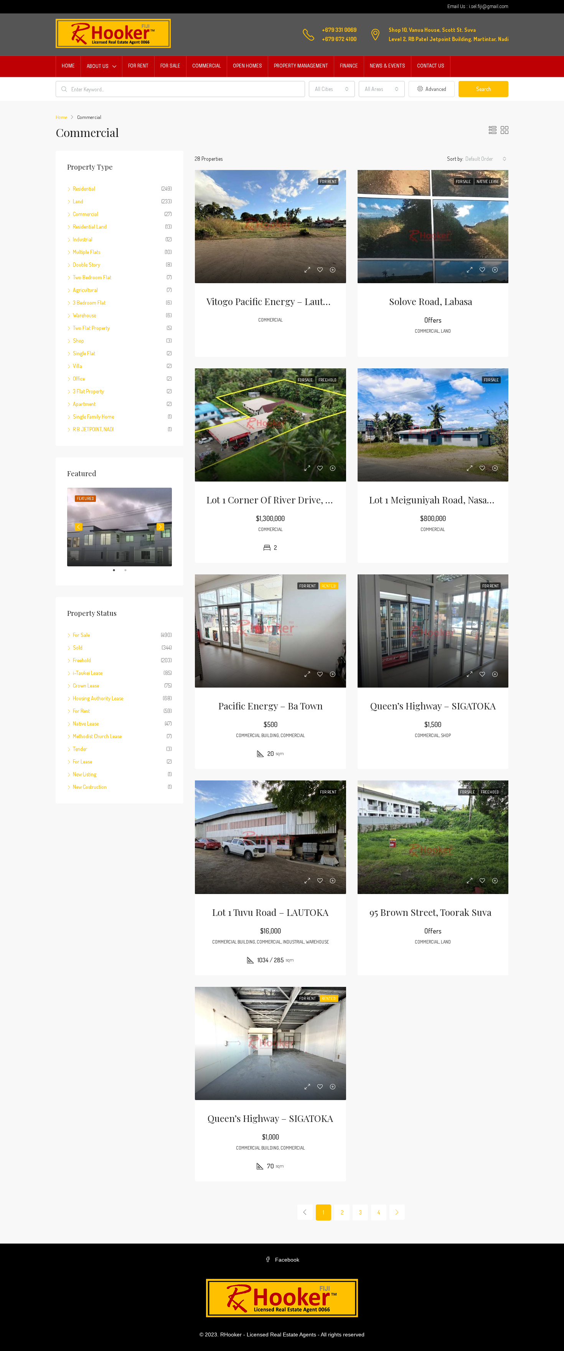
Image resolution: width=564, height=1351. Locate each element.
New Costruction (90, 787)
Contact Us (430, 66)
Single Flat (84, 353)
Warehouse (84, 315)
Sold (77, 647)
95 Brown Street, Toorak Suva (432, 912)
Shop (78, 340)
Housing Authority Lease (98, 698)
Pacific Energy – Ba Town (270, 705)
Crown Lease (86, 685)
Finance (349, 66)
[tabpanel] (119, 527)
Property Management (301, 66)
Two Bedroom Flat (92, 277)
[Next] (397, 1212)
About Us (98, 66)
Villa (77, 366)
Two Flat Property (91, 328)
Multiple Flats (86, 252)
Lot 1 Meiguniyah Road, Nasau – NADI (446, 499)
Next (160, 527)
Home (68, 66)
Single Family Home (93, 416)
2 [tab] (129, 573)
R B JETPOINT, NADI (93, 429)
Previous (78, 527)
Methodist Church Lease (97, 736)
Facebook (286, 1260)
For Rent (138, 66)
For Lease (82, 761)
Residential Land (90, 226)
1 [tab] (118, 573)
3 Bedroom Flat (89, 302)
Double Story (86, 264)
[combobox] (332, 89)
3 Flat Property (88, 391)
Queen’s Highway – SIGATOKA (433, 705)
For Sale (170, 66)
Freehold (82, 660)
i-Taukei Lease (87, 673)
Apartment (84, 404)
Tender (80, 749)
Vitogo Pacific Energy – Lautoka (272, 301)
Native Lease (86, 723)
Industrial (82, 239)
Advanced (435, 89)
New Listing (84, 774)
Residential (84, 188)
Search (483, 89)
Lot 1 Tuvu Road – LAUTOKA (270, 912)
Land (78, 201)
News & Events (387, 66)
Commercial (206, 66)
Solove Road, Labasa (433, 301)
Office (79, 378)
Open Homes (247, 66)
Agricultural (85, 290)
